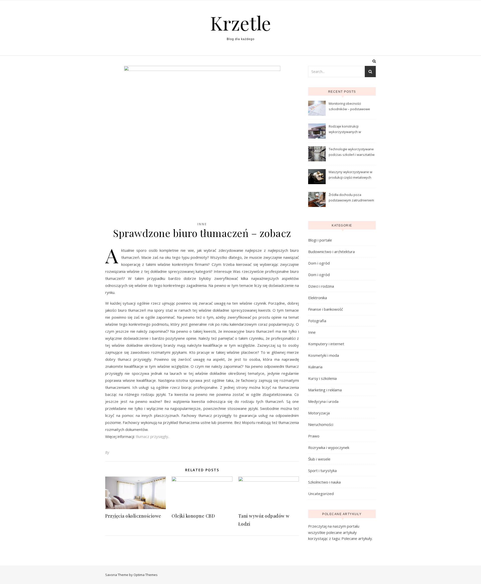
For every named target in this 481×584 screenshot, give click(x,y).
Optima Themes (146, 574)
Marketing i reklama (325, 389)
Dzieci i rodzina (321, 286)
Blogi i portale (320, 240)
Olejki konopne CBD (193, 516)
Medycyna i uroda (323, 401)
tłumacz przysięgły (152, 436)
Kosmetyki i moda (323, 355)
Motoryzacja (319, 412)
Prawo (313, 435)
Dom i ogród (319, 263)
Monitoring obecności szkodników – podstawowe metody (349, 106)
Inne (202, 224)
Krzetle (240, 23)
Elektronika (317, 297)
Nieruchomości (320, 424)
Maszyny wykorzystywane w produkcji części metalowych (350, 175)
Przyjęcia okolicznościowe (133, 516)
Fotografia (317, 320)
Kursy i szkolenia (322, 378)
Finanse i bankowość (325, 309)
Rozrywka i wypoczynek (328, 447)
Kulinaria (315, 366)
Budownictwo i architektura (331, 251)
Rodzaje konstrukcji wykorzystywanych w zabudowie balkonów (345, 129)
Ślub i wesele (319, 458)
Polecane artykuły (356, 538)
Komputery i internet (326, 343)
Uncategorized (321, 493)
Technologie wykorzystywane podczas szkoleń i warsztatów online (352, 152)
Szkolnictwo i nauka (324, 482)
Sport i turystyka (322, 470)
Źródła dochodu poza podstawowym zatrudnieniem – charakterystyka (351, 197)
